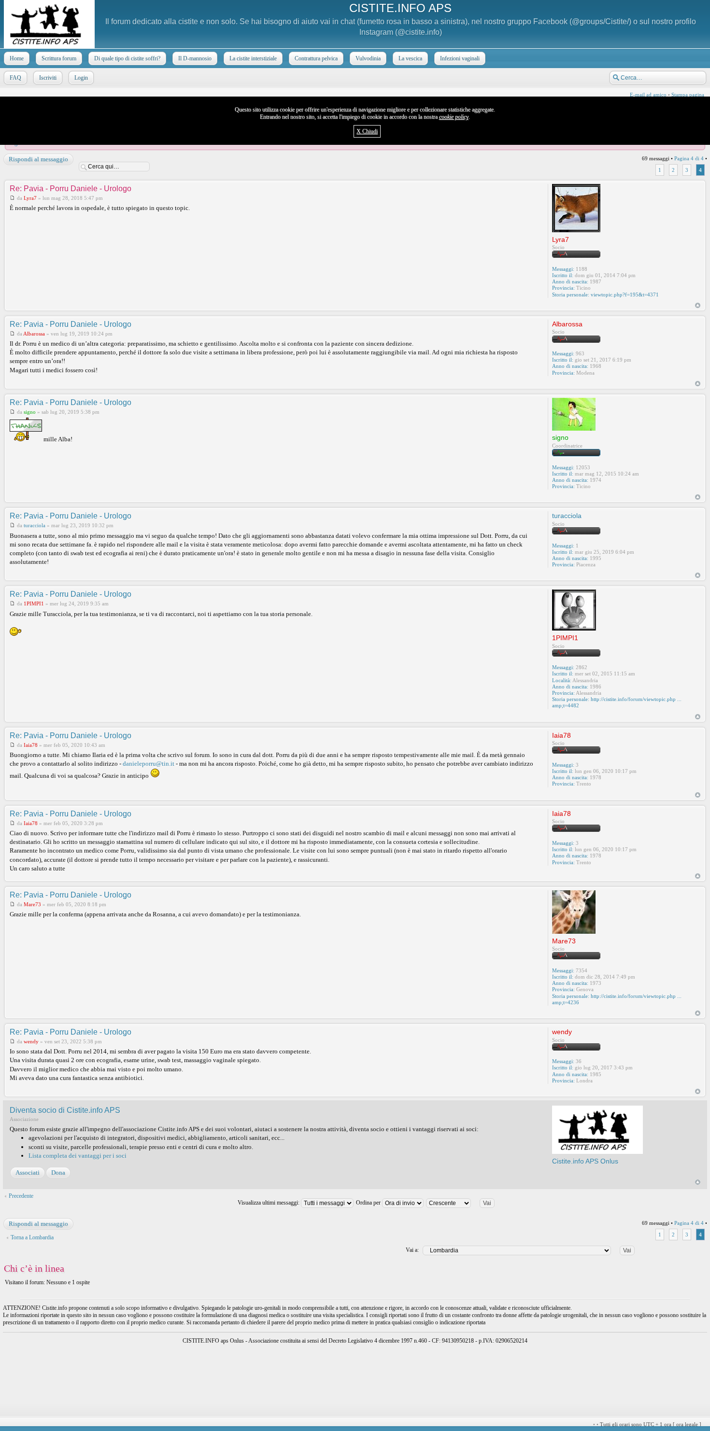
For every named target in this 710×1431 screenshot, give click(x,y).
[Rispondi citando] (520, 188)
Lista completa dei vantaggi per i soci (77, 1155)
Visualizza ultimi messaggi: (269, 1202)
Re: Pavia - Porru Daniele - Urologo (70, 188)
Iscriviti (48, 77)
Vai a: (412, 1250)
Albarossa (34, 334)
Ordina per (369, 1202)
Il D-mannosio (195, 58)
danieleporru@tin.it (148, 763)
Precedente (21, 1195)
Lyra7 (30, 198)
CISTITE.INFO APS (400, 7)
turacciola (34, 525)
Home (17, 58)
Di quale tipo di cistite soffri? (127, 58)
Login (81, 77)
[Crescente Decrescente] (464, 1202)
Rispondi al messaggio (38, 159)
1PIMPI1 (34, 603)
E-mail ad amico (648, 95)
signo (30, 412)
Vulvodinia (368, 58)
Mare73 (32, 904)
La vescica (410, 58)
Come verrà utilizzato (469, 1424)
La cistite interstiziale (253, 58)
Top (697, 305)
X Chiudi (367, 131)
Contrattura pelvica (316, 58)
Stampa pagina (687, 95)
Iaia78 (31, 745)
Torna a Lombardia (32, 1237)
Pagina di (689, 158)
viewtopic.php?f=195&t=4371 (625, 294)
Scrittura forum (59, 58)
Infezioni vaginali (460, 58)
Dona (58, 1172)
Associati (27, 1172)
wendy (31, 1041)
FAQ (15, 77)
